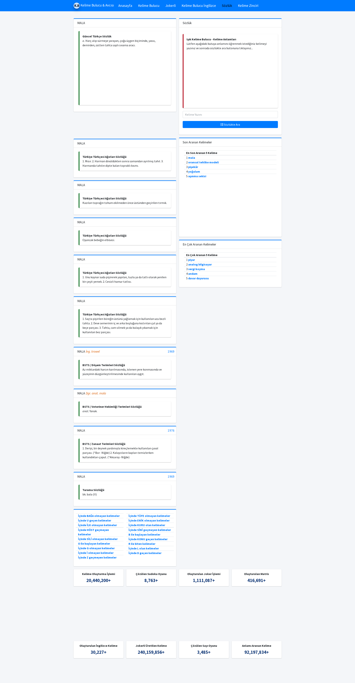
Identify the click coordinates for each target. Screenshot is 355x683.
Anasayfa (125, 5)
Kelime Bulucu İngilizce (199, 5)
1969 (171, 352)
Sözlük (227, 5)
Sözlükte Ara (231, 124)
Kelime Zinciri (248, 5)
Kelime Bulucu (148, 5)
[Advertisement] (125, 76)
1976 (171, 431)
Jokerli (170, 5)
